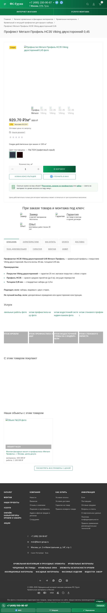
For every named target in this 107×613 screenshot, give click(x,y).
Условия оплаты (62, 497)
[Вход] (94, 4)
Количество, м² (26, 164)
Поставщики (86, 501)
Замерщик (100, 605)
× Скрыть (99, 601)
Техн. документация (16, 249)
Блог (83, 497)
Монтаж (52, 249)
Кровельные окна (47, 568)
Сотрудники (34, 520)
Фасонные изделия (72, 572)
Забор (99, 572)
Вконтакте (40, 580)
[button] (12, 169)
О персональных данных (91, 513)
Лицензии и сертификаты (40, 509)
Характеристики (31, 242)
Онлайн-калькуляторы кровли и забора (12, 515)
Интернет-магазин (27, 12)
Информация (88, 492)
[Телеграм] (56, 2)
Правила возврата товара (66, 509)
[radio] (12, 155)
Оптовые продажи (88, 505)
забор (79, 186)
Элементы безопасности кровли (77, 568)
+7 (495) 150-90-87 (40, 2)
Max (60, 580)
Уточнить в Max (61, 176)
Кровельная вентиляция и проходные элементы (39, 564)
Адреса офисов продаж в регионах (40, 514)
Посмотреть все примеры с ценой (53, 468)
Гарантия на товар (63, 505)
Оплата (65, 242)
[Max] (61, 2)
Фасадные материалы (47, 572)
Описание (11, 242)
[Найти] (87, 4)
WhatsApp (53, 580)
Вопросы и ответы (88, 509)
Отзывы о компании (37, 505)
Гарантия (37, 249)
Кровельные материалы (81, 564)
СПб (41, 6)
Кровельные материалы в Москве (40, 590)
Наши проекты (11, 503)
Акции (7, 523)
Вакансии (33, 501)
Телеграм (47, 580)
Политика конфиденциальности (89, 518)
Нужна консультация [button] (25, 176)
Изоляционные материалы (19, 572)
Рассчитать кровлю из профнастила (57, 186)
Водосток (90, 572)
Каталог (8, 492)
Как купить (50, 242)
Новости (33, 497)
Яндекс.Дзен (67, 580)
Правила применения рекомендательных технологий (89, 525)
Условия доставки (63, 501)
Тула (46, 6)
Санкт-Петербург (37, 553)
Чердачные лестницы (24, 568)
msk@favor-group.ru (40, 542)
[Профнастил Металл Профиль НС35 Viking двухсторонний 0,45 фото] (53, 75)
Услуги (7, 508)
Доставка (79, 242)
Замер (65, 249)
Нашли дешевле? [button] (18, 132)
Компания (35, 492)
